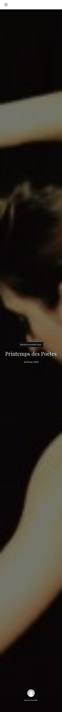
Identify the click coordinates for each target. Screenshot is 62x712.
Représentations (31, 344)
